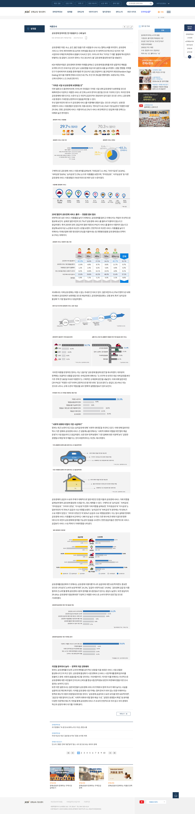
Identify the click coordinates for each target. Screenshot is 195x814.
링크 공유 (131, 27)
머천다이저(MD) (146, 44)
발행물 (69, 12)
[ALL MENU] (169, 12)
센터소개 (119, 12)
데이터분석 (189, 45)
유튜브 (141, 802)
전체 (162, 30)
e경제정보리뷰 (189, 41)
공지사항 (189, 52)
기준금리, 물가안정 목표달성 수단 (152, 38)
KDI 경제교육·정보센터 (34, 12)
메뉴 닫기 (189, 56)
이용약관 (87, 802)
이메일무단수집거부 (73, 802)
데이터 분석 (93, 12)
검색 (150, 3)
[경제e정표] (154, 62)
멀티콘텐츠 (106, 12)
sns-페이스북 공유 (127, 27)
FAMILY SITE (153, 802)
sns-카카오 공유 (124, 27)
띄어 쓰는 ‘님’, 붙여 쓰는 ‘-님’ (150, 53)
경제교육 (80, 12)
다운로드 (86, 38)
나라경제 (189, 38)
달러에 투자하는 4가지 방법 (150, 35)
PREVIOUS (72, 753)
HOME (162, 17)
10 (104, 753)
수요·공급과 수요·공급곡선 (150, 50)
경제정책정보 (57, 12)
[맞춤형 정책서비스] (154, 97)
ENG (162, 12)
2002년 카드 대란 (147, 47)
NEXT (110, 753)
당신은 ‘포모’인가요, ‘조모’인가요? (152, 41)
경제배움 (146, 11)
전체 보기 (163, 4)
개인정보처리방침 (56, 802)
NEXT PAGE (114, 753)
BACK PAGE (68, 753)
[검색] (139, 3)
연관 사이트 (131, 12)
